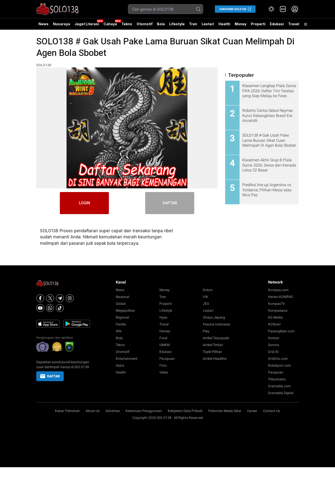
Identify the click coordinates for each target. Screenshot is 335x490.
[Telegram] (60, 298)
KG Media (275, 317)
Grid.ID (273, 352)
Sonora (273, 345)
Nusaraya (61, 24)
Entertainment (127, 359)
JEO (206, 304)
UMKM (164, 345)
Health (224, 24)
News (44, 24)
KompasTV (276, 304)
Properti (258, 24)
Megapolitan (125, 310)
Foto (163, 365)
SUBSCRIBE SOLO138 (232, 9)
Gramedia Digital (280, 393)
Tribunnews (277, 379)
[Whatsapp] (50, 308)
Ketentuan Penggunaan (144, 411)
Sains (120, 365)
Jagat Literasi (87, 24)
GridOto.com (278, 359)
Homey (164, 331)
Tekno (126, 24)
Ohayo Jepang (214, 317)
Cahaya (110, 24)
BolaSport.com (279, 365)
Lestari (207, 26)
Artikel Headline (214, 359)
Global (121, 304)
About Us (93, 411)
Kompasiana (277, 310)
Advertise (112, 411)
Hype (163, 317)
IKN (118, 331)
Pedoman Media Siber (224, 411)
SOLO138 (43, 65)
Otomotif (145, 24)
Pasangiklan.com (281, 331)
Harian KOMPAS (280, 297)
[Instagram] (70, 298)
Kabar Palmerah (67, 411)
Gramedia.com (279, 386)
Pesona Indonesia (216, 324)
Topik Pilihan (212, 352)
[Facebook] (40, 298)
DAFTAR (170, 203)
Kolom (208, 290)
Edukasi (277, 24)
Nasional (122, 297)
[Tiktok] (60, 308)
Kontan (273, 338)
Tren (193, 24)
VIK (205, 297)
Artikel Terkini (213, 345)
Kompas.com (278, 290)
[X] (50, 298)
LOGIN (84, 203)
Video (163, 372)
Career (252, 411)
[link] (283, 9)
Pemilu (121, 324)
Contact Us (271, 411)
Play (206, 331)
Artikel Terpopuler (216, 338)
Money (240, 24)
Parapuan (167, 359)
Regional (122, 317)
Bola (161, 24)
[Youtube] (40, 308)
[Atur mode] (271, 9)
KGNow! (274, 324)
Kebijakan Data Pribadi (185, 411)
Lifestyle (177, 24)
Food (163, 338)
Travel (293, 24)
